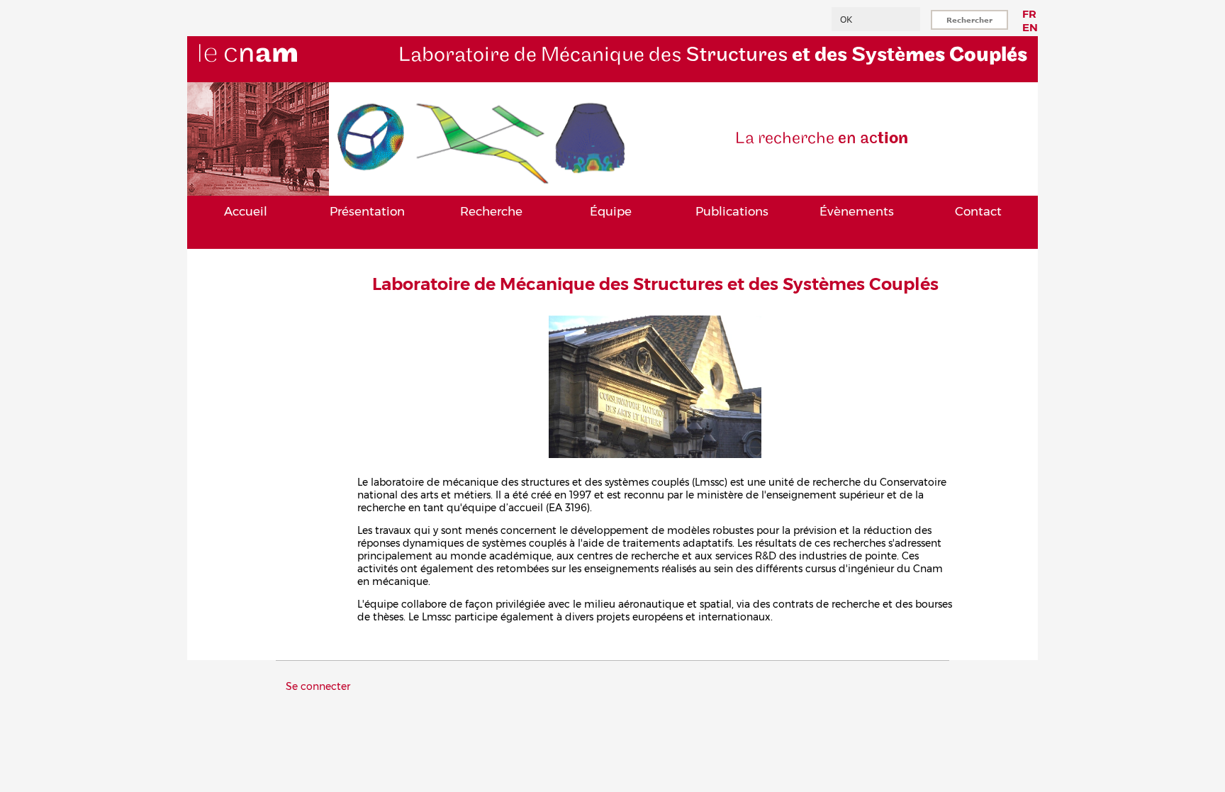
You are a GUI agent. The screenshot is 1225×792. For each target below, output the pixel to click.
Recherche (491, 211)
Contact (978, 211)
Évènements (857, 211)
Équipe (611, 211)
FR (1029, 14)
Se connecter (318, 686)
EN (1030, 27)
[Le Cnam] (271, 75)
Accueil (245, 211)
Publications (731, 211)
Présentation (367, 211)
